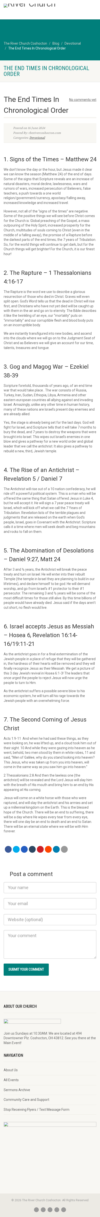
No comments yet (82, 100)
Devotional (37, 138)
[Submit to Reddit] (48, 849)
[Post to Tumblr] (32, 849)
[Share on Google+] (24, 849)
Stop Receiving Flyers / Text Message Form (36, 1110)
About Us (11, 1070)
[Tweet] (16, 849)
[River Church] (33, 6)
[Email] (64, 849)
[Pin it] (40, 849)
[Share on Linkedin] (56, 849)
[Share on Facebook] (8, 849)
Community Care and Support (26, 1100)
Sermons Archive (17, 1090)
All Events (11, 1080)
